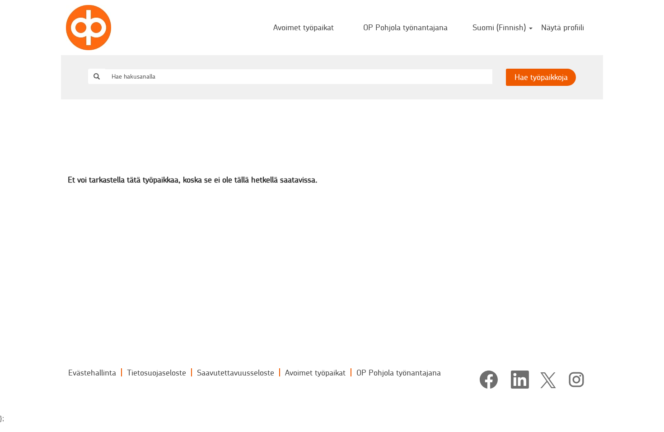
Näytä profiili (562, 27)
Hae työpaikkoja (541, 76)
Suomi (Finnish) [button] (500, 27)
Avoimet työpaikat (303, 27)
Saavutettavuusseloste (235, 372)
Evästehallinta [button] (92, 372)
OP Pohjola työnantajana (405, 27)
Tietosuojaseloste (156, 372)
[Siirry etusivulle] (88, 28)
